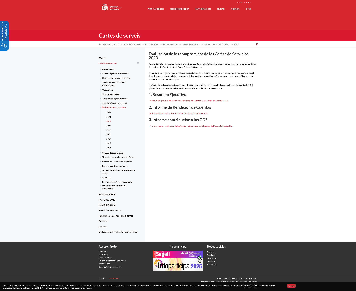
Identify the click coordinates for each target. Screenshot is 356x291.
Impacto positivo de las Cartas (115, 166)
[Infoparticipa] (178, 261)
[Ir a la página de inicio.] (112, 7)
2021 (108, 130)
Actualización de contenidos (114, 103)
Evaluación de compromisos (217, 44)
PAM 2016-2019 (107, 205)
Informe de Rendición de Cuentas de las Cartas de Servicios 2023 (180, 113)
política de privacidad (32, 288)
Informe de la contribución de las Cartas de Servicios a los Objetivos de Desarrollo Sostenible (192, 126)
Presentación (108, 69)
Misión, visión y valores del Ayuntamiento (113, 84)
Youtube (211, 261)
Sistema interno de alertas (110, 267)
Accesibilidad (104, 264)
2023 (108, 121)
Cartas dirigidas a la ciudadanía (115, 73)
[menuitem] (118, 58)
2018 (108, 143)
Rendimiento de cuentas (110, 210)
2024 (108, 117)
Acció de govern (170, 44)
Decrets (102, 226)
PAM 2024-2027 (107, 194)
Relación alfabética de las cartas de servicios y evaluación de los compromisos (117, 185)
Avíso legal (103, 254)
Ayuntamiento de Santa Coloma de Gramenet (120, 44)
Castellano (247, 3)
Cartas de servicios (191, 44)
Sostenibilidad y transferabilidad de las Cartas (118, 172)
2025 (108, 112)
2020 (108, 134)
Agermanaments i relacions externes (116, 215)
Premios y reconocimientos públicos (117, 161)
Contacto (106, 177)
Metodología (107, 90)
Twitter (210, 252)
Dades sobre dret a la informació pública (118, 231)
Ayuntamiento (152, 44)
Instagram (211, 264)
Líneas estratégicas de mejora (115, 98)
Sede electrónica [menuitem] (179, 9)
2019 (108, 139)
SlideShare (211, 258)
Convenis (103, 221)
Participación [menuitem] (203, 9)
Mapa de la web (105, 257)
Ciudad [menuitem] (221, 9)
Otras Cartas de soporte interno (116, 78)
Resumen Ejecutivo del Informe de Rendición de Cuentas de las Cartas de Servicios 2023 (190, 101)
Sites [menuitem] (248, 9)
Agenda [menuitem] (235, 9)
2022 (108, 126)
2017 (108, 147)
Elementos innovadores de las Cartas (118, 157)
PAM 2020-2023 (107, 199)
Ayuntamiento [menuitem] (156, 9)
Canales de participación (112, 153)
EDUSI (102, 58)
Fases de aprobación (111, 94)
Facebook (211, 255)
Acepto (291, 286)
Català (239, 3)
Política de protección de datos (112, 260)
